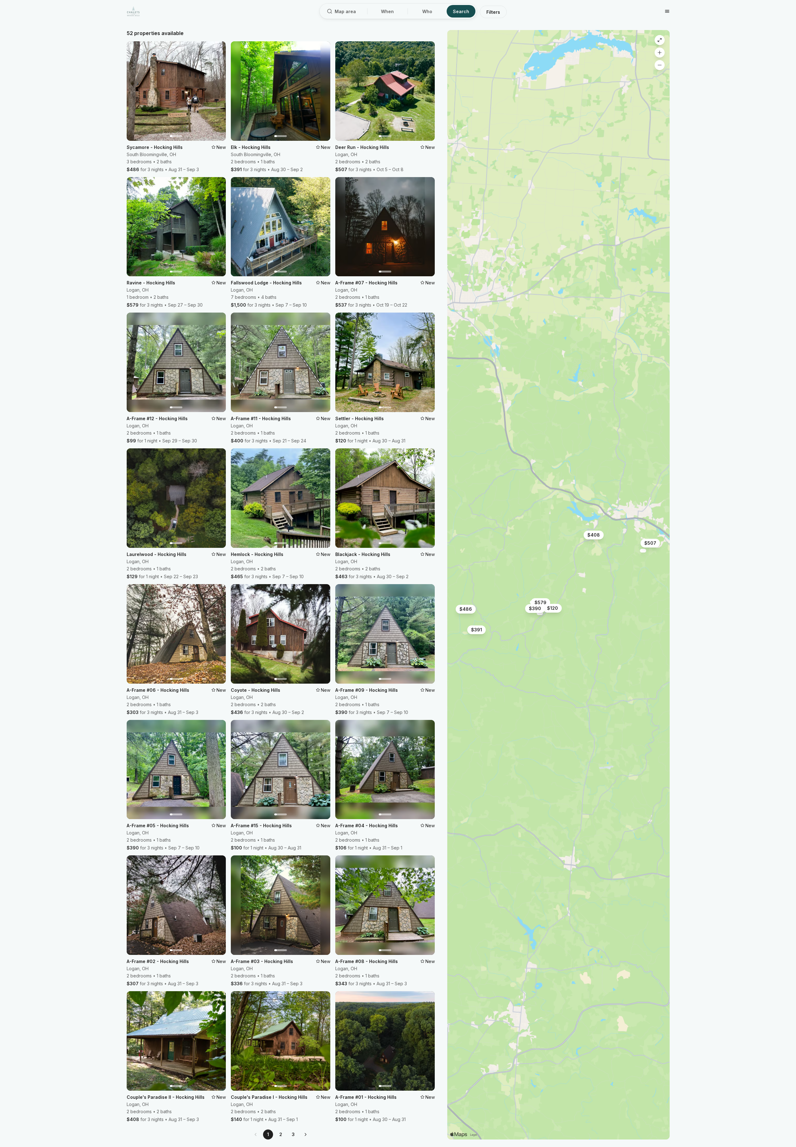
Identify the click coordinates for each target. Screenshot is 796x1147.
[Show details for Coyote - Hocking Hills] (643, 551)
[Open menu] (667, 11)
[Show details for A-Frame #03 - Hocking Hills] (540, 613)
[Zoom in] (660, 53)
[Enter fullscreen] (660, 40)
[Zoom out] (660, 65)
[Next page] (306, 1134)
